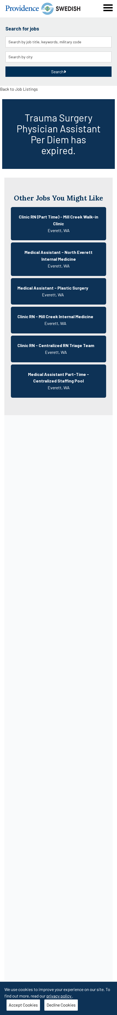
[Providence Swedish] (42, 8)
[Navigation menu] (108, 8)
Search (57, 71)
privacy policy (59, 995)
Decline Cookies (61, 1004)
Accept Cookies (23, 1004)
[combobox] (58, 42)
